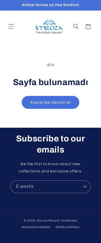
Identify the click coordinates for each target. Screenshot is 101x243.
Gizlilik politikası (68, 227)
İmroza (42, 220)
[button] (11, 27)
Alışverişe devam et (50, 102)
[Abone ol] (84, 186)
